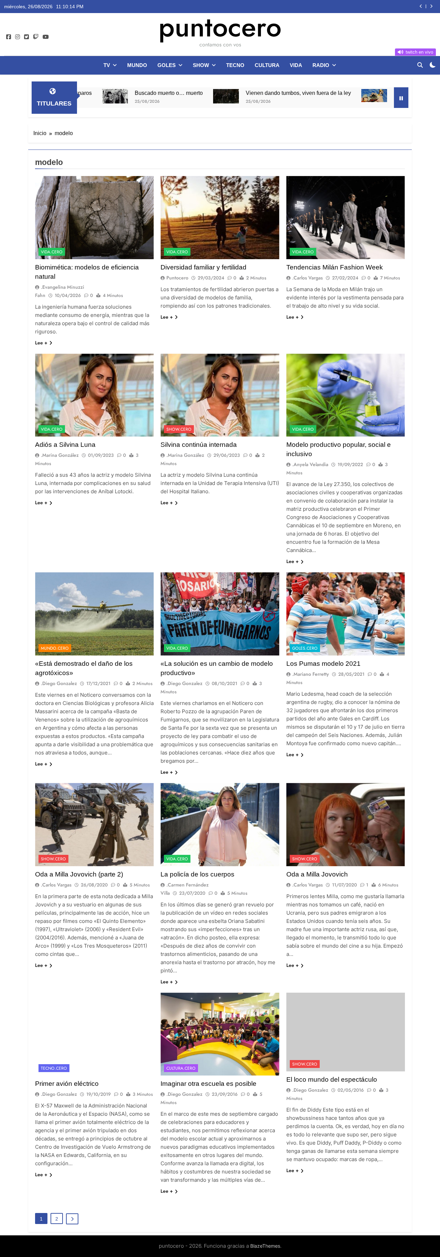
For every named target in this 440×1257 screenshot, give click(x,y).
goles (166, 65)
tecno (235, 65)
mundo (137, 65)
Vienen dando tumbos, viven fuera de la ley (356, 6)
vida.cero (52, 252)
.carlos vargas (307, 277)
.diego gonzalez (59, 683)
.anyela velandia (310, 464)
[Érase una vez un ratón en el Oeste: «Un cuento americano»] (315, 95)
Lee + (41, 342)
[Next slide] (431, 6)
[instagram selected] (17, 37)
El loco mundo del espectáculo (331, 1079)
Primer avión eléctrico (67, 1083)
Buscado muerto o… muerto (110, 93)
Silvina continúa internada (199, 444)
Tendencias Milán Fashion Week (334, 267)
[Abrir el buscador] (420, 65)
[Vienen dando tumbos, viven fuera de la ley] (167, 96)
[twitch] (36, 37)
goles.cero (305, 648)
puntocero (220, 27)
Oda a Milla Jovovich (317, 874)
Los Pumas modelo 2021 (323, 663)
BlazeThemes (265, 1246)
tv (106, 65)
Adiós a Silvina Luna (65, 444)
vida (296, 65)
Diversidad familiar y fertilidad (203, 267)
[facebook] (8, 37)
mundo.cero (55, 648)
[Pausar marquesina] (401, 97)
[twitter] (26, 37)
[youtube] (46, 37)
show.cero (178, 429)
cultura (267, 65)
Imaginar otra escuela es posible (208, 1083)
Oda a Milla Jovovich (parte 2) (79, 874)
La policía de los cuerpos (197, 874)
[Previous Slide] (421, 6)
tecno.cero (54, 1068)
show (201, 65)
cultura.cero (181, 1068)
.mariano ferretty (310, 674)
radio (320, 65)
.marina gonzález (60, 455)
